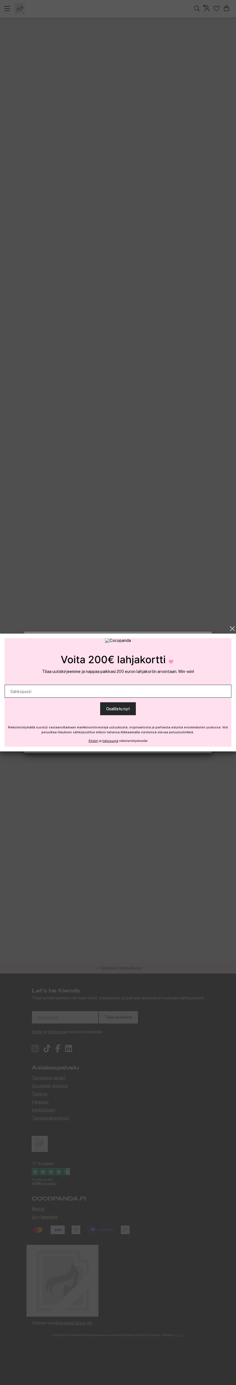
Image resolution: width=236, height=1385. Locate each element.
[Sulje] (232, 628)
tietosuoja (110, 740)
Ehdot (93, 740)
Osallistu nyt (118, 709)
